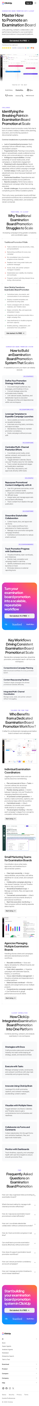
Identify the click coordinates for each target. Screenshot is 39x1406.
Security (11, 1394)
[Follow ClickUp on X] (13, 1388)
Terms (26, 1394)
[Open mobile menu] (35, 3)
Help (3, 1383)
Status (4, 1394)
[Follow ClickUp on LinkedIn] (3, 1388)
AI (2, 1339)
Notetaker (5, 1353)
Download (5, 1364)
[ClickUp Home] (7, 3)
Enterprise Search (8, 1356)
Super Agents (6, 1346)
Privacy (19, 1394)
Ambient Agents (7, 1349)
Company (5, 1378)
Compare (5, 1373)
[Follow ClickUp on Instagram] (10, 1388)
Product (5, 1369)
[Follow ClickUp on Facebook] (6, 1388)
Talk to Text (6, 1359)
